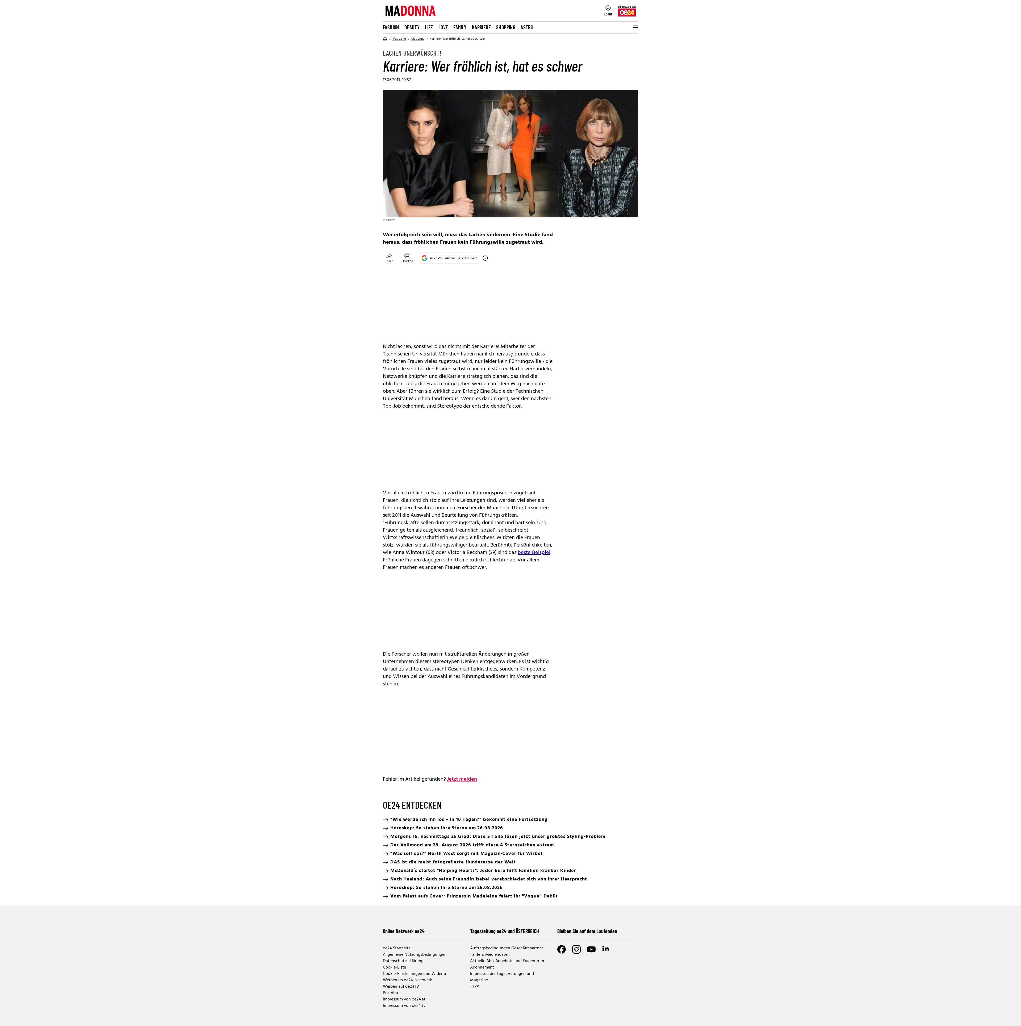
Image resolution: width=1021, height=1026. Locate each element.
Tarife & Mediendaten (490, 954)
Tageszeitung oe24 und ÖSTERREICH (504, 931)
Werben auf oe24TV (401, 986)
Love (443, 27)
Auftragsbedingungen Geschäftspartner (506, 948)
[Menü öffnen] (635, 27)
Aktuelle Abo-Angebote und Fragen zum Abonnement (507, 964)
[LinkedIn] (606, 949)
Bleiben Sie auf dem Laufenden (587, 931)
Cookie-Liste (394, 967)
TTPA (474, 986)
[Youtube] (591, 949)
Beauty (412, 27)
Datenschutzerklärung (403, 961)
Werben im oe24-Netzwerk (407, 980)
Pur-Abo (390, 993)
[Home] (385, 39)
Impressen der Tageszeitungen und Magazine (502, 977)
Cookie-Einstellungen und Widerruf (415, 973)
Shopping (505, 27)
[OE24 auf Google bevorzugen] (485, 258)
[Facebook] (561, 949)
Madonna (417, 39)
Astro (527, 27)
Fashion (391, 27)
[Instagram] (576, 949)
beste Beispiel (534, 552)
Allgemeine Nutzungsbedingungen (415, 954)
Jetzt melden (462, 779)
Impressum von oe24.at (404, 999)
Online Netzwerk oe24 (404, 931)
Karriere (481, 27)
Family (459, 27)
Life (429, 27)
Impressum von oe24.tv (404, 1005)
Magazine (399, 39)
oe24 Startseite (397, 948)
